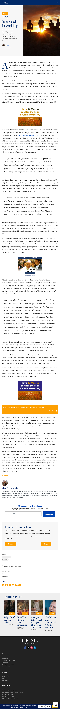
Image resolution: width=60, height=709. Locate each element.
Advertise (5, 662)
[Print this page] (16, 585)
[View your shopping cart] (50, 3)
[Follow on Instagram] (31, 647)
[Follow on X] (28, 647)
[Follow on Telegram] (35, 647)
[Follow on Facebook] (25, 647)
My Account (5, 676)
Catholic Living (6, 557)
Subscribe (49, 514)
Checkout (5, 680)
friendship (5, 559)
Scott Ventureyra (49, 630)
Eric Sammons (8, 624)
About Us (5, 658)
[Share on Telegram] (10, 585)
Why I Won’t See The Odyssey (9, 620)
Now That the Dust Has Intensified (22, 621)
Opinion (5, 13)
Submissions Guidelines (8, 660)
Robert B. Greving (20, 627)
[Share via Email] (13, 585)
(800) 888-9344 (8, 694)
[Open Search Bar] (53, 3)
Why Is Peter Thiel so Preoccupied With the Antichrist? (50, 622)
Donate (10, 544)
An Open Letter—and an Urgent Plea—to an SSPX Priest (36, 622)
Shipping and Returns (8, 665)
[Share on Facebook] (6, 585)
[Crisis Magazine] (6, 3)
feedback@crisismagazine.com (10, 690)
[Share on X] (3, 585)
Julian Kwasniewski (10, 488)
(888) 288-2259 (9, 696)
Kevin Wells (35, 629)
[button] (55, 704)
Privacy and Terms (7, 667)
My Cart (4, 678)
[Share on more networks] (19, 585)
